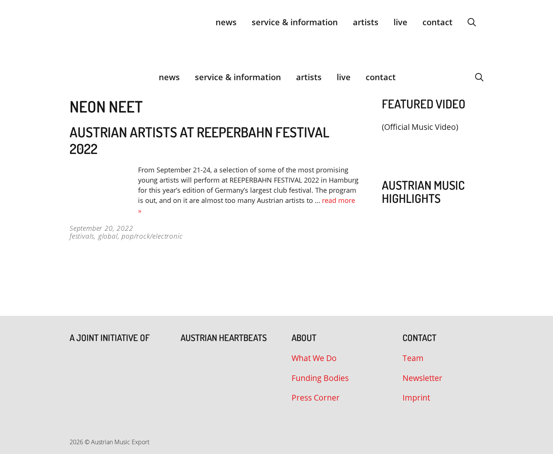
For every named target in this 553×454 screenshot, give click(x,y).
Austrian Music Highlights (423, 191)
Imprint (416, 397)
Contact (437, 21)
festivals (82, 236)
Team (413, 358)
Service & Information (295, 21)
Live (400, 21)
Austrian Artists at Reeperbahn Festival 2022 (200, 140)
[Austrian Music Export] (74, 77)
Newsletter (422, 378)
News (226, 21)
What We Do (314, 358)
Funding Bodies (320, 378)
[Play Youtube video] (429, 144)
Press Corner (316, 397)
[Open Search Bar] (471, 22)
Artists (365, 21)
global (108, 236)
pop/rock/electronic (152, 236)
